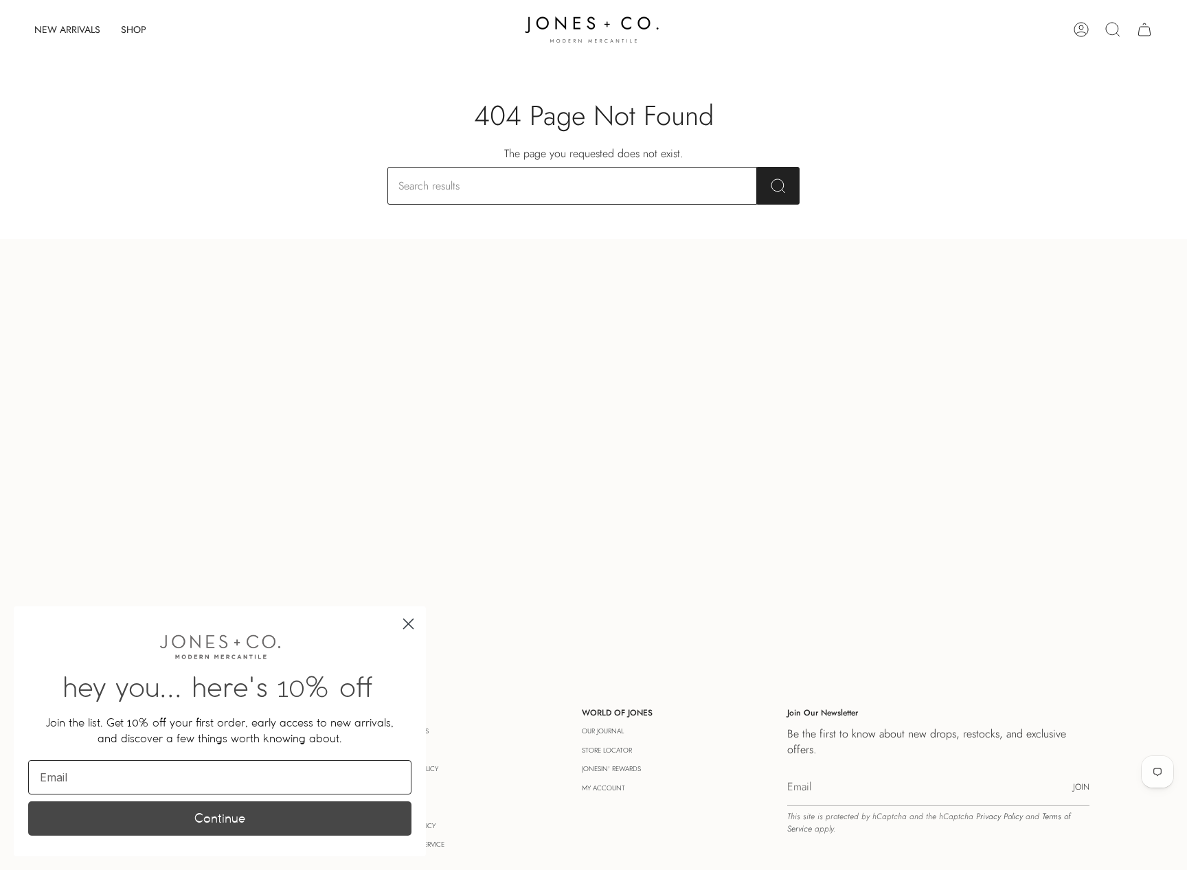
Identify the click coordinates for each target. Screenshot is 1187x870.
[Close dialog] (408, 624)
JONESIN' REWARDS (611, 769)
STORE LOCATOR (607, 750)
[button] (134, 29)
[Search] (778, 186)
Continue (219, 818)
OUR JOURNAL (603, 731)
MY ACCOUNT (603, 788)
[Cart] (1144, 29)
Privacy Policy (999, 816)
